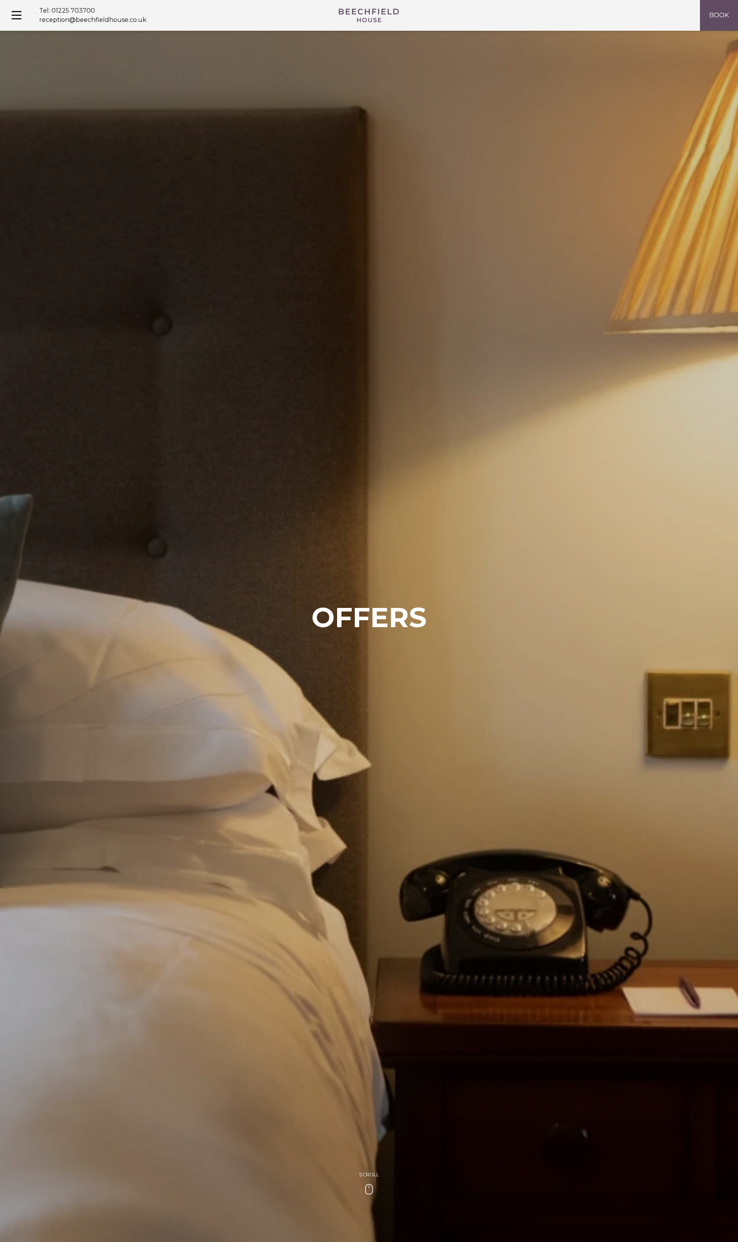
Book (719, 15)
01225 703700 (73, 10)
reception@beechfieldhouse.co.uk (92, 19)
